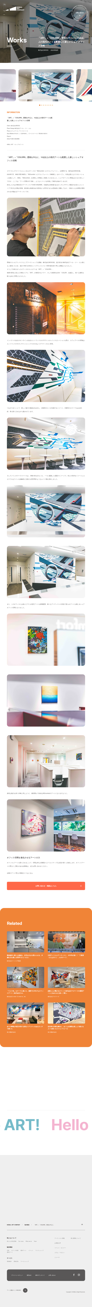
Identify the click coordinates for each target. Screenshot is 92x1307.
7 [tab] (51, 106)
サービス (9, 1258)
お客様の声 (58, 1243)
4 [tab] (46, 106)
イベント (31, 1250)
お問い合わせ (52, 1275)
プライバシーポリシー (17, 1275)
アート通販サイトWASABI (14, 1290)
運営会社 (29, 1275)
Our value (20, 1241)
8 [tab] (53, 106)
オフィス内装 (14, 1250)
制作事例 (27, 1225)
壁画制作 (9, 1261)
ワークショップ (39, 1250)
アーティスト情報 (60, 1238)
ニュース (57, 1257)
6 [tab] (49, 106)
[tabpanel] (46, 85)
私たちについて (11, 1238)
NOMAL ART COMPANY (13, 1225)
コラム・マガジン (60, 1252)
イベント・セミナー (60, 1248)
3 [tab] (44, 106)
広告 (8, 1250)
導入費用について (76, 1238)
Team (35, 1241)
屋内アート (10, 1252)
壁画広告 (16, 1261)
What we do (29, 1241)
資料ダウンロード (40, 1275)
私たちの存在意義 (11, 1241)
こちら (30, 873)
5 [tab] (47, 106)
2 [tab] (42, 106)
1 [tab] (40, 105)
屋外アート (23, 1250)
